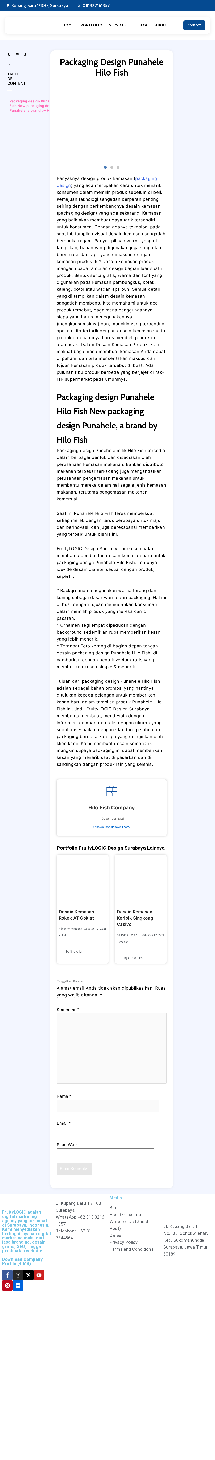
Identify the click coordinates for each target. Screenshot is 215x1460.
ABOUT (161, 25)
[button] (9, 54)
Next (170, 123)
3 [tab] (118, 167)
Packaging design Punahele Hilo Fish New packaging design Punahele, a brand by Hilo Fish (37, 106)
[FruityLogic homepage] (28, 25)
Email (64, 1123)
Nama (64, 1096)
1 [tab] (105, 167)
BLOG (143, 25)
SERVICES (118, 25)
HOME (68, 25)
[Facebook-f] (7, 1275)
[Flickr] (18, 1285)
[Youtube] (39, 1275)
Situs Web (67, 1144)
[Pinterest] (7, 1285)
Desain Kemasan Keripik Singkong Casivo (135, 918)
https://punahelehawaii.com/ (111, 826)
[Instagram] (18, 1275)
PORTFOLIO (91, 25)
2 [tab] (112, 167)
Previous (53, 123)
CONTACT (194, 25)
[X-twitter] (28, 1275)
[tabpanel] (112, 123)
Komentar (68, 1009)
